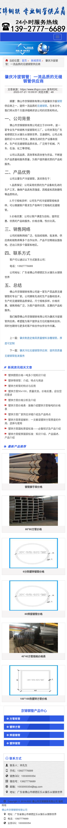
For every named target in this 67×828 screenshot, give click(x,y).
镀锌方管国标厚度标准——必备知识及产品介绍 (34, 428)
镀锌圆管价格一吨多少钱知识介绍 (27, 375)
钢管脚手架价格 (33, 486)
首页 (24, 60)
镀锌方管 (15, 726)
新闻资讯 (36, 60)
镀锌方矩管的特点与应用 (22, 385)
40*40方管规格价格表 (33, 656)
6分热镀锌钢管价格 (33, 571)
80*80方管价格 (33, 529)
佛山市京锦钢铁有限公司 (14, 809)
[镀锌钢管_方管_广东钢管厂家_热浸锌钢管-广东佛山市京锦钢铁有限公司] (33, 11)
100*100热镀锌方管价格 (33, 698)
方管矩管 (15, 718)
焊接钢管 (15, 735)
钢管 (59, 101)
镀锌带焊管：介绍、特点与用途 (25, 380)
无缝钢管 (42, 105)
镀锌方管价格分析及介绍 (22, 400)
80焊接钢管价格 (34, 614)
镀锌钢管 (15, 743)
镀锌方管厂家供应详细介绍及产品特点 (29, 414)
